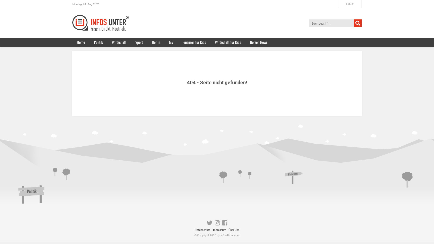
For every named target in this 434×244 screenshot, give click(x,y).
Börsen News (258, 42)
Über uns (234, 230)
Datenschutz (202, 230)
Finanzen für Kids (194, 42)
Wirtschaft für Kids (228, 42)
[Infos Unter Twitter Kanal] (209, 224)
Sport (139, 42)
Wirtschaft (119, 42)
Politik (98, 42)
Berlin (156, 42)
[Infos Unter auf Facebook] (224, 224)
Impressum (219, 230)
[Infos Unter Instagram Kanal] (217, 224)
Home (81, 42)
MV (171, 42)
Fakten (350, 3)
